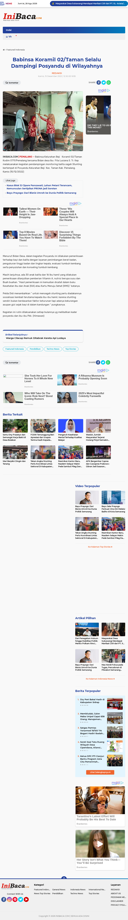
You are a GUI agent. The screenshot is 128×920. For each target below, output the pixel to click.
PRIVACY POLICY (119, 905)
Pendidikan (35, 349)
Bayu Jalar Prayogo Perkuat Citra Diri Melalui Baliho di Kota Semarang (113, 509)
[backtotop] (64, 879)
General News (58, 889)
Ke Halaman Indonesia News (99, 679)
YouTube (28, 903)
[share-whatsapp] (108, 82)
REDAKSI (115, 889)
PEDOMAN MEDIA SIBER (119, 897)
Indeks (10, 30)
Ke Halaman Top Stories (99, 547)
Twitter (22, 903)
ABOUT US (116, 893)
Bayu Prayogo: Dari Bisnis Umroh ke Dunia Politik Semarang (86, 509)
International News (98, 889)
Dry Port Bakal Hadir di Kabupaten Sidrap (92, 700)
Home (9, 3)
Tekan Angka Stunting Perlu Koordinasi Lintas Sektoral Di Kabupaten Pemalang (86, 535)
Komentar (13, 83)
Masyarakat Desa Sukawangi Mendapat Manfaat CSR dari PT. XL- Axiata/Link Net (113, 641)
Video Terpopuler (87, 486)
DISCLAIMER (117, 901)
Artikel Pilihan (85, 618)
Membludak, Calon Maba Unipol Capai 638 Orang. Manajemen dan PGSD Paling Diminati (92, 716)
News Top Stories (42, 893)
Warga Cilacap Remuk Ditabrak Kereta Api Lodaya (35, 338)
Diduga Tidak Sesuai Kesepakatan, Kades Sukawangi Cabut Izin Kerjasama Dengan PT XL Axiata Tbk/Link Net (90, 3)
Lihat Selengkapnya (99, 772)
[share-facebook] (98, 82)
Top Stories (70, 349)
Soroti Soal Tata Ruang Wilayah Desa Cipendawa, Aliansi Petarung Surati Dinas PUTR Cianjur (92, 745)
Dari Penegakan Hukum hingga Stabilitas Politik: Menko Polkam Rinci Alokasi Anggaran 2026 (86, 641)
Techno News (53, 349)
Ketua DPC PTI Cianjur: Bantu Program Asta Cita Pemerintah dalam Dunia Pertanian (92, 759)
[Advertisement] (68, 31)
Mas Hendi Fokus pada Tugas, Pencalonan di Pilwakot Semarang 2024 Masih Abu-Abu (112, 667)
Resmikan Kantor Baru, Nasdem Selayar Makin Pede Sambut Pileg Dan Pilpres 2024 (113, 535)
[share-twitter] (103, 82)
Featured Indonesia (14, 349)
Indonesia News (77, 889)
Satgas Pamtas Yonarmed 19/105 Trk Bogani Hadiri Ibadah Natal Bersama (91, 731)
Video (12, 36)
